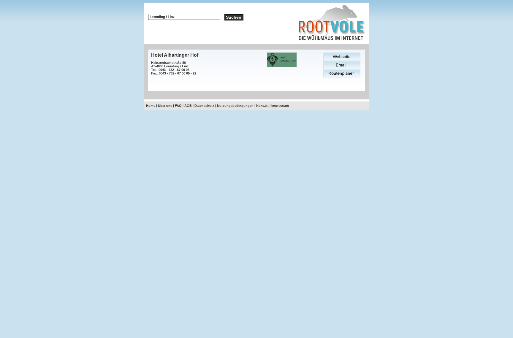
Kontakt (262, 105)
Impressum (280, 105)
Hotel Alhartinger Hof (174, 55)
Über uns (165, 105)
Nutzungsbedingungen (235, 105)
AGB (188, 105)
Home (150, 105)
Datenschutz (204, 105)
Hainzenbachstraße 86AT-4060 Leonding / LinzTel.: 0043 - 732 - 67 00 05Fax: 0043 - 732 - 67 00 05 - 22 (173, 68)
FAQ (178, 105)
